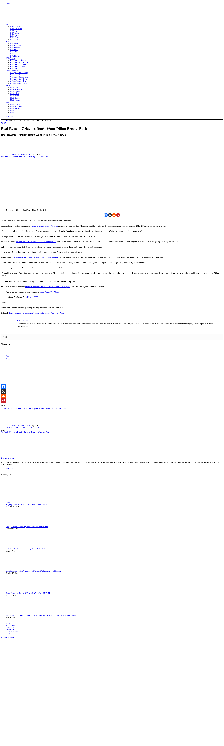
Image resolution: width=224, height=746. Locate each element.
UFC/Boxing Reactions (19, 62)
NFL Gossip (14, 43)
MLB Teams (15, 98)
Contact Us (10, 627)
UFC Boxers (15, 69)
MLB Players (15, 100)
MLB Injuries (15, 92)
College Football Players (19, 83)
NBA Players (15, 39)
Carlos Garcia (15, 154)
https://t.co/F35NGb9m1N (51, 292)
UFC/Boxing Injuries (18, 64)
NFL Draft (14, 50)
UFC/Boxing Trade (17, 66)
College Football (12, 71)
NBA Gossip (15, 27)
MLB (8, 85)
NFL (7, 41)
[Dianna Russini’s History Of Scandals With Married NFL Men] (18, 591)
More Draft (14, 110)
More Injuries (15, 108)
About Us (9, 623)
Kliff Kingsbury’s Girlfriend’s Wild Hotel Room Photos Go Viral (36, 313)
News (7, 123)
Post (7, 356)
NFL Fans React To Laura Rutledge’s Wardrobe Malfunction (28, 549)
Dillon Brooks (7, 408)
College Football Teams (19, 81)
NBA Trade (14, 35)
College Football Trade (18, 79)
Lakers (24, 408)
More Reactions (16, 106)
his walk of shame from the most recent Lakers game (47, 286)
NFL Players (15, 56)
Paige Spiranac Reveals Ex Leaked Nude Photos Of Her (26, 505)
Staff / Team (10, 625)
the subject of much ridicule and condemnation (36, 241)
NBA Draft (14, 33)
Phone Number (51, 721)
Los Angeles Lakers (36, 408)
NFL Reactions (15, 45)
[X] (110, 215)
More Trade (14, 113)
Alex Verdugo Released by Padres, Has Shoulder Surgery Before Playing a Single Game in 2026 (41, 615)
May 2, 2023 (32, 297)
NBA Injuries (15, 31)
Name (15, 721)
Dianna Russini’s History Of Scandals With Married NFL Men (29, 593)
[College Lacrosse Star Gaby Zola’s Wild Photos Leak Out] (18, 525)
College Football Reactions (20, 75)
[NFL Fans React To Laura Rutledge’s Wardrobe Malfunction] (18, 547)
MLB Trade (14, 96)
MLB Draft (14, 94)
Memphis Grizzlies (53, 408)
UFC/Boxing (10, 58)
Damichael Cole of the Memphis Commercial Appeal (35, 257)
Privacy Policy (11, 629)
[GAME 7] (11, 18)
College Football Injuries (19, 77)
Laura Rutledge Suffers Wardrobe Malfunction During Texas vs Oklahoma (33, 571)
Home (3, 121)
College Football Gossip (19, 73)
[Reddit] (114, 215)
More (8, 102)
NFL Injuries (15, 48)
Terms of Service (12, 631)
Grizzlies (17, 408)
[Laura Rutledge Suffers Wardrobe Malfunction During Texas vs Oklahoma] (18, 569)
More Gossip (15, 104)
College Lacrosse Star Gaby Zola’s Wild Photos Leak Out (27, 527)
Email (32, 721)
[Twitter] (6, 337)
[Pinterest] (118, 215)
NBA (8, 24)
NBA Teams (14, 37)
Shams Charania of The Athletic (44, 226)
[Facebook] (106, 215)
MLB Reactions (16, 89)
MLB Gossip (15, 87)
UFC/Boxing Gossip (18, 60)
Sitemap (9, 634)
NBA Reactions (16, 29)
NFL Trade (14, 52)
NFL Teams (14, 54)
